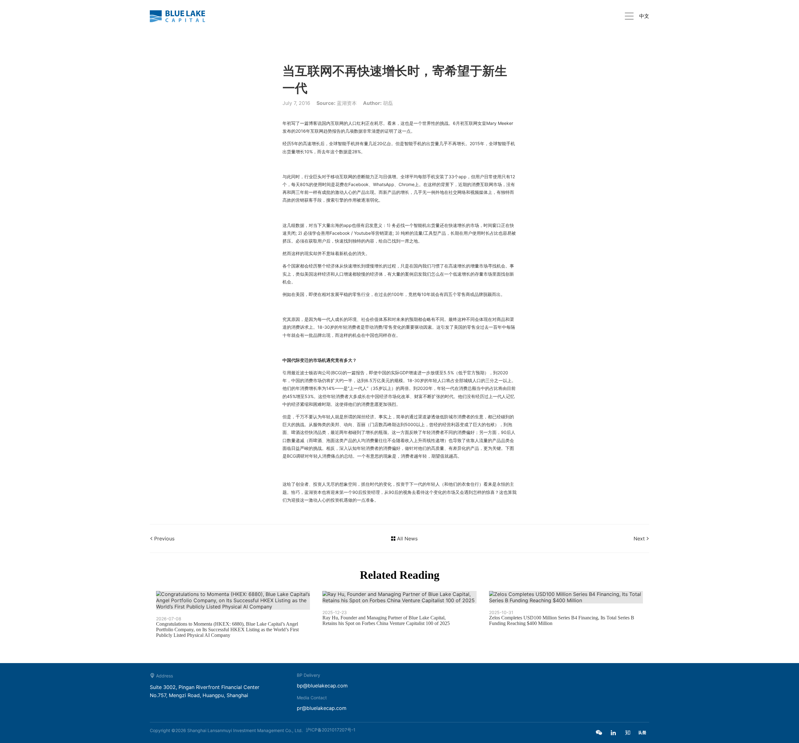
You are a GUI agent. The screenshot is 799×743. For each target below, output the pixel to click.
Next (639, 538)
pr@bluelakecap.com (321, 708)
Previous (164, 538)
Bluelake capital (181, 16)
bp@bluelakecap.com (322, 685)
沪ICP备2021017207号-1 (330, 729)
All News (407, 538)
